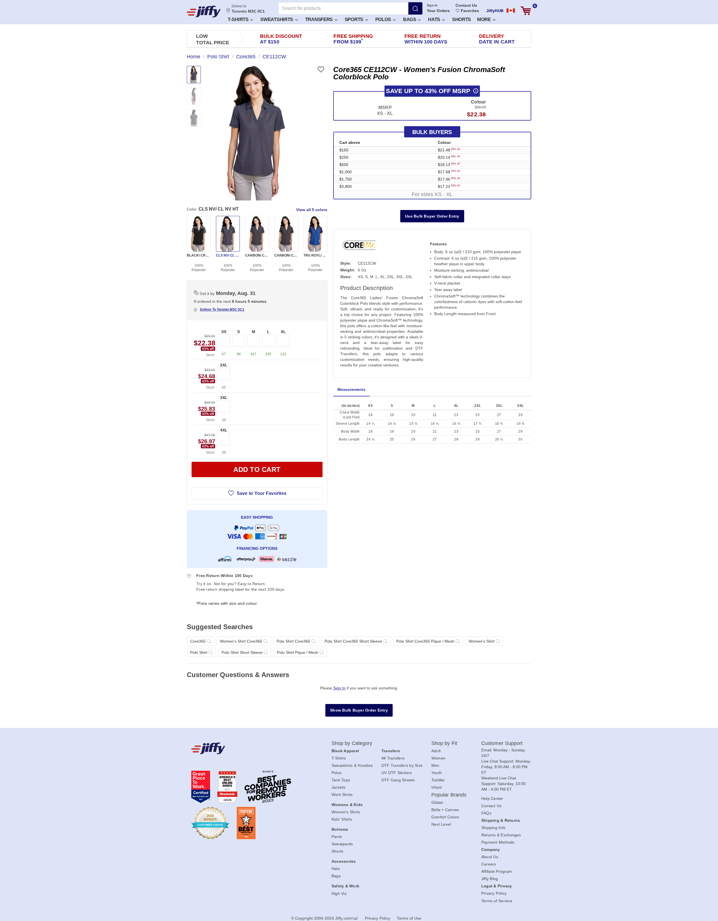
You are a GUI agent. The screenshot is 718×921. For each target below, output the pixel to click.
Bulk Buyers (432, 132)
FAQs (486, 813)
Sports (355, 19)
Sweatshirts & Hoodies (352, 765)
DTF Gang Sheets (398, 780)
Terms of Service (496, 901)
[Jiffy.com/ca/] (248, 748)
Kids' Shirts (342, 819)
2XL (223, 365)
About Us (489, 857)
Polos (383, 19)
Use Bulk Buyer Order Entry (432, 216)
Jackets (339, 787)
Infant (436, 787)
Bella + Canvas (445, 809)
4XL (223, 430)
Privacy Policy (494, 893)
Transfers (319, 19)
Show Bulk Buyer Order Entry (359, 710)
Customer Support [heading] (502, 743)
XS (223, 331)
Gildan (437, 802)
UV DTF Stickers (396, 772)
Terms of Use (409, 918)
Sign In (432, 5)
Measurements (351, 389)
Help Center (492, 798)
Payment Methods (498, 842)
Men (435, 765)
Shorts (461, 19)
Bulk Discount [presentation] (281, 39)
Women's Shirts (346, 812)
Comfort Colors (445, 817)
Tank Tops (341, 780)
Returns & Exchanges (501, 835)
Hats (434, 19)
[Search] (415, 8)
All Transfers (392, 758)
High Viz (339, 893)
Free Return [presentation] (426, 39)
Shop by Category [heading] (352, 743)
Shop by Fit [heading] (444, 743)
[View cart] (526, 10)
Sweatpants (342, 844)
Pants (337, 836)
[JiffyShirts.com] (204, 11)
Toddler (438, 780)
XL (283, 331)
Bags (410, 19)
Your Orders (438, 10)
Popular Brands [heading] (448, 795)
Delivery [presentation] (497, 39)
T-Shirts (239, 19)
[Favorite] (320, 69)
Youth (436, 772)
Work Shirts (342, 794)
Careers (488, 864)
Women (438, 758)
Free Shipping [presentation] (353, 39)
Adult (436, 751)
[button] (240, 19)
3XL (223, 397)
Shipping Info (493, 827)
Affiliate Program (496, 871)
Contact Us (466, 5)
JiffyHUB (494, 10)
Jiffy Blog (489, 878)
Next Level (441, 824)
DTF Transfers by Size (402, 765)
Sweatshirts (277, 19)
